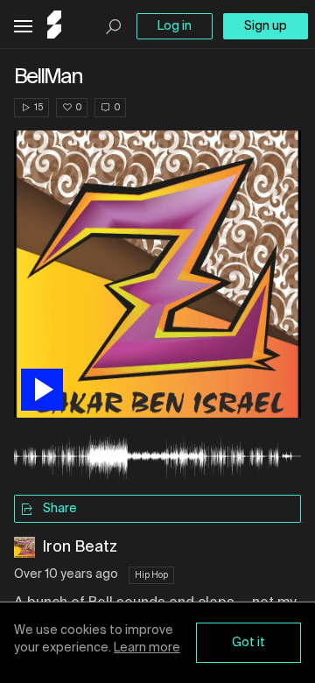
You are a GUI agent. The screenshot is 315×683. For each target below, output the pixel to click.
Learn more (147, 648)
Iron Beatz (79, 547)
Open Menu (23, 26)
